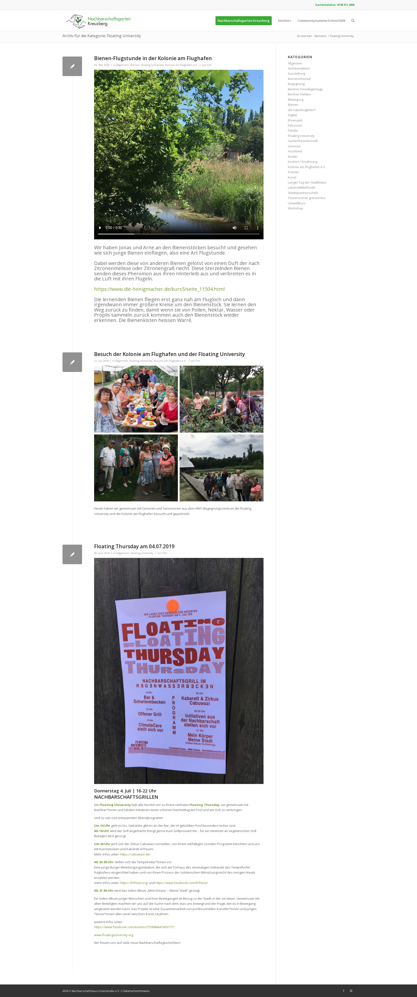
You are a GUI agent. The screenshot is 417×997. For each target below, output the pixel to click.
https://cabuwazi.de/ (135, 854)
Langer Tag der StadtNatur (307, 182)
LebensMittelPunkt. (302, 187)
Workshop (295, 208)
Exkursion (295, 125)
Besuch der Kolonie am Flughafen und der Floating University (169, 354)
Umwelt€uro (297, 203)
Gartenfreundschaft (303, 141)
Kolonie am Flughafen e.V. (181, 65)
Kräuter (293, 172)
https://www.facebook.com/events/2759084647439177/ (134, 927)
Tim (209, 65)
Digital (292, 115)
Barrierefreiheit (299, 79)
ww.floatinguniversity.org (115, 935)
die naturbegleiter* (302, 110)
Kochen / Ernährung (302, 161)
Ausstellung (296, 73)
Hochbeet (295, 151)
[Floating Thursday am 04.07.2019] (72, 554)
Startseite (320, 36)
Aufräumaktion (299, 68)
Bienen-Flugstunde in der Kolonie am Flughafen (153, 58)
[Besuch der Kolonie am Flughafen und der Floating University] (72, 362)
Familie (293, 130)
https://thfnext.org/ (134, 883)
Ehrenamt (295, 120)
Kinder (293, 156)
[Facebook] (343, 990)
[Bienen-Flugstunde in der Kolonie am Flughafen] (72, 66)
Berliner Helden (299, 94)
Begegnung (296, 84)
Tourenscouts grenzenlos (307, 198)
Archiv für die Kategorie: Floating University (102, 35)
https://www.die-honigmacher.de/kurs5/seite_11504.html (159, 289)
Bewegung (295, 99)
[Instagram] (350, 990)
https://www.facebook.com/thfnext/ (181, 883)
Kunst (292, 177)
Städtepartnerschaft (303, 193)
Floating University (152, 65)
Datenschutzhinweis (136, 991)
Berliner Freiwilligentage (305, 89)
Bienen (134, 65)
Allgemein (122, 65)
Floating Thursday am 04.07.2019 (134, 546)
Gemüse (294, 146)
